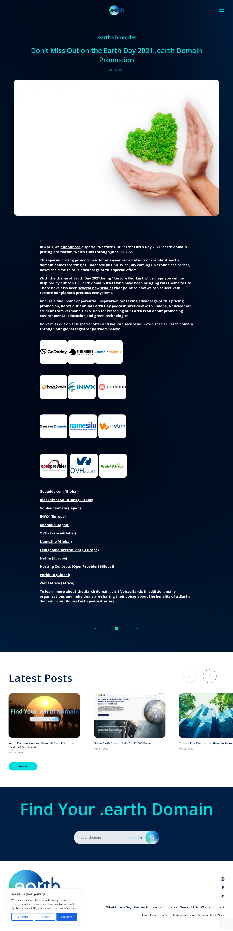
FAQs (194, 907)
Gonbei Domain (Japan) (60, 508)
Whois (205, 907)
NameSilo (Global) (56, 541)
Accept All (66, 916)
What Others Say (119, 907)
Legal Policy (165, 915)
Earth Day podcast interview (118, 306)
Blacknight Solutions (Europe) (66, 499)
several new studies (95, 287)
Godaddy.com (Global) (59, 491)
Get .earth (141, 907)
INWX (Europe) (53, 516)
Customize (22, 916)
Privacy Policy (149, 915)
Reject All (45, 916)
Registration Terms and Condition (190, 915)
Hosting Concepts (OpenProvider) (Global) (77, 566)
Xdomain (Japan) (54, 524)
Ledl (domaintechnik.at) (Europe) (69, 549)
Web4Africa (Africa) (57, 583)
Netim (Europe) (53, 558)
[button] (210, 676)
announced (71, 246)
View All (23, 766)
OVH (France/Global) (58, 533)
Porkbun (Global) (55, 574)
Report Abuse (217, 915)
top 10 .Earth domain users (91, 283)
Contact (218, 907)
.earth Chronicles (164, 907)
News (184, 907)
